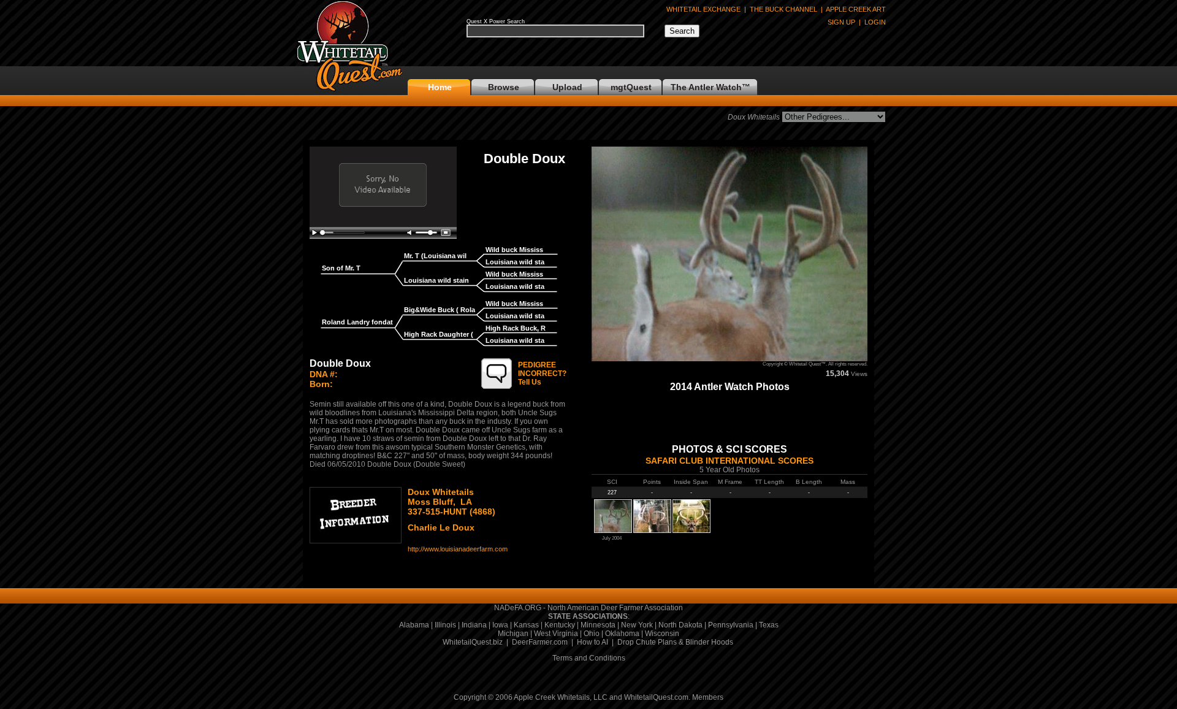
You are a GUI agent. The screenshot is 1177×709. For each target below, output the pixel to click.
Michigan (513, 633)
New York (637, 625)
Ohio (592, 633)
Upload (567, 87)
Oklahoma (622, 633)
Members (707, 697)
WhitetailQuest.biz (473, 642)
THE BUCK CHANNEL (783, 9)
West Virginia (556, 633)
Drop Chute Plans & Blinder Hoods (675, 642)
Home (440, 87)
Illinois (445, 625)
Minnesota (598, 625)
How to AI (592, 642)
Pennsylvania (730, 625)
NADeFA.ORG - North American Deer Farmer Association (588, 608)
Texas (769, 625)
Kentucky (559, 625)
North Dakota (680, 625)
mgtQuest (631, 87)
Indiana (474, 625)
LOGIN (875, 22)
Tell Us (542, 373)
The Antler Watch (706, 87)
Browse (503, 87)
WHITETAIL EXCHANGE (703, 9)
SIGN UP (841, 22)
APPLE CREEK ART (856, 9)
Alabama (414, 625)
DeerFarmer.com (540, 642)
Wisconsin (662, 633)
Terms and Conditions (588, 658)
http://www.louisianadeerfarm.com (458, 549)
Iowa (500, 625)
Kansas (526, 625)
